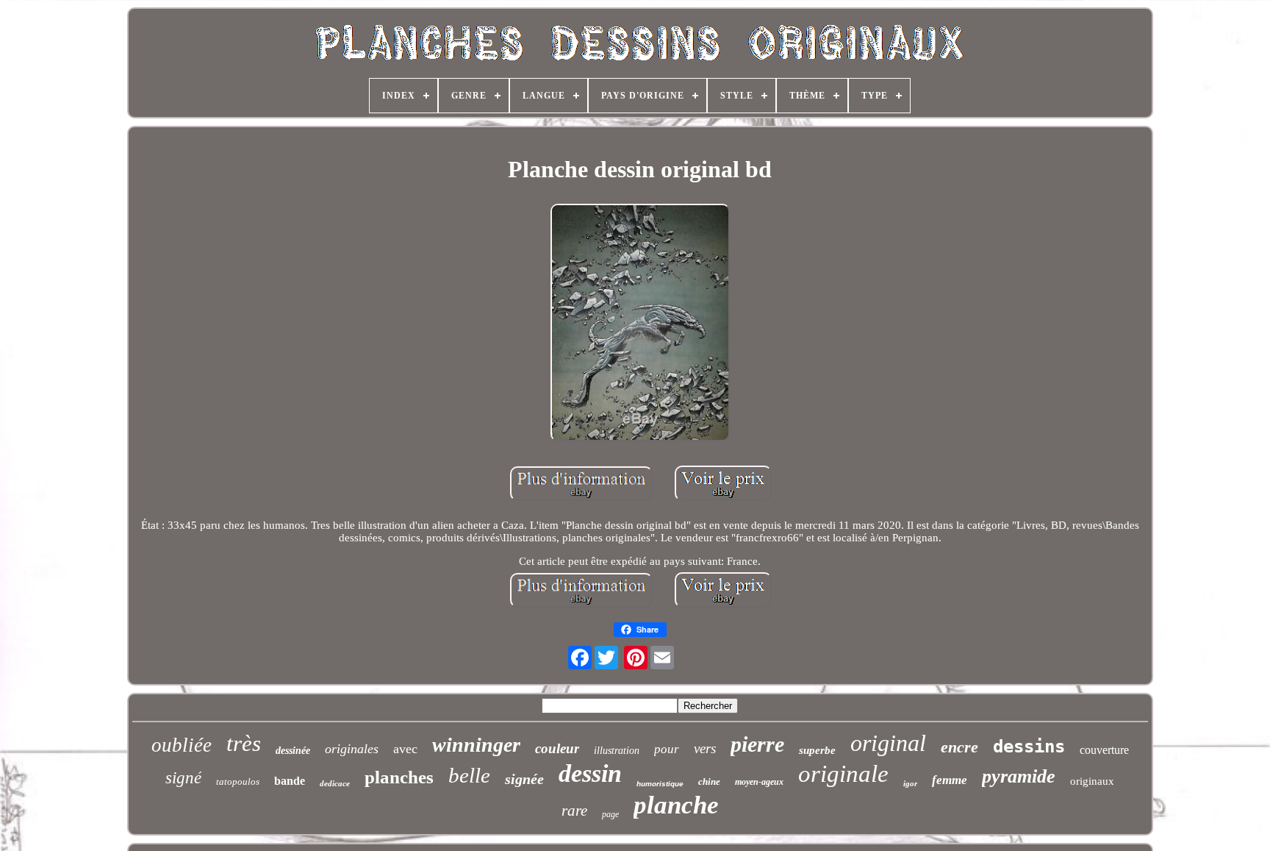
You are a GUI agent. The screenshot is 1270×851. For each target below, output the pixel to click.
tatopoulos (237, 781)
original (888, 743)
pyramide (1018, 776)
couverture (1104, 750)
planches (399, 777)
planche (676, 805)
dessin (590, 773)
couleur (557, 748)
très (243, 743)
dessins (1029, 746)
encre (959, 747)
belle (469, 775)
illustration (616, 750)
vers (705, 748)
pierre (757, 744)
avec (405, 748)
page (610, 814)
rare (574, 810)
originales (352, 748)
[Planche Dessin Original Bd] (640, 324)
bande (289, 781)
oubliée (181, 745)
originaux (1092, 781)
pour (666, 749)
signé (183, 778)
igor (910, 783)
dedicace (335, 783)
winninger (476, 744)
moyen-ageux (759, 782)
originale (843, 774)
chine (709, 781)
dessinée (293, 750)
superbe (817, 750)
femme (949, 780)
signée (524, 779)
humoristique (660, 784)
